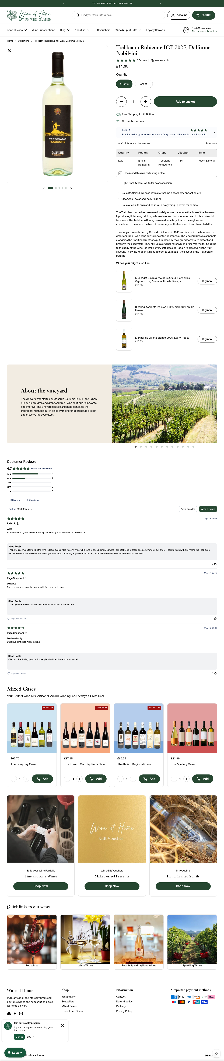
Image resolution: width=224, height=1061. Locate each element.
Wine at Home (36, 1055)
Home (10, 40)
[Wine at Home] (29, 15)
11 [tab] (188, 447)
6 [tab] (162, 447)
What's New (69, 996)
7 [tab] (167, 447)
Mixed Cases (69, 1006)
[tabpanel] (164, 404)
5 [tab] (156, 447)
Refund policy (124, 1001)
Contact (120, 996)
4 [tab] (151, 447)
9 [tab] (177, 447)
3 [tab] (146, 447)
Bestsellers (68, 1001)
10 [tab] (183, 447)
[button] (203, 15)
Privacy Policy (124, 1011)
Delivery (121, 1006)
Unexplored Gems (72, 1011)
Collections (23, 40)
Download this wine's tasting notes (144, 173)
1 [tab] (135, 447)
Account (182, 15)
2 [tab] (141, 447)
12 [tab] (193, 447)
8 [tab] (172, 447)
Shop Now (41, 886)
